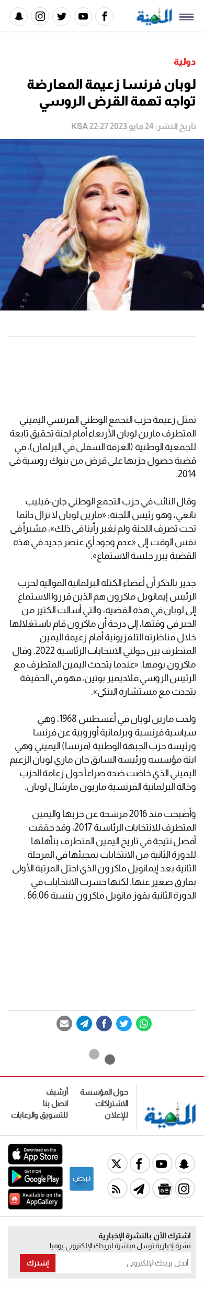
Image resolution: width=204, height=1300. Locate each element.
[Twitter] (61, 16)
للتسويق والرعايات (39, 1114)
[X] (117, 1163)
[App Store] (35, 1161)
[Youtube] (83, 16)
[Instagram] (40, 16)
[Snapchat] (18, 16)
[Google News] (162, 1188)
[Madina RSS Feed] (117, 1188)
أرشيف (57, 1091)
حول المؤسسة (104, 1091)
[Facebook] (104, 16)
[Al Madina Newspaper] (154, 22)
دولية (185, 61)
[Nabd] (82, 1188)
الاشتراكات (111, 1103)
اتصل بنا (55, 1103)
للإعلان (116, 1114)
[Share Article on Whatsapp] (144, 1023)
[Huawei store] (35, 1206)
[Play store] (35, 1184)
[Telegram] (84, 1023)
